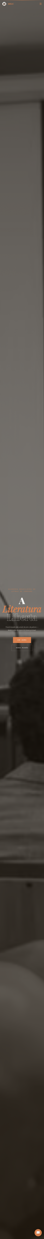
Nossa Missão (22, 648)
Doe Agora (22, 640)
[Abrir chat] (38, 1232)
